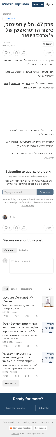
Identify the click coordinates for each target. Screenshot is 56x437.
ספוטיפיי (15, 83)
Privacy (27, 422)
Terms (34, 422)
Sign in (49, 4)
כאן (28, 83)
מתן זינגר (6, 42)
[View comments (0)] (16, 53)
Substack (15, 433)
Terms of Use (43, 199)
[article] (28, 307)
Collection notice (46, 422)
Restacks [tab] (23, 250)
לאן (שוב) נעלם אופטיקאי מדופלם (17, 299)
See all (9, 383)
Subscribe (38, 4)
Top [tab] (6, 289)
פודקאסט (6, 14)
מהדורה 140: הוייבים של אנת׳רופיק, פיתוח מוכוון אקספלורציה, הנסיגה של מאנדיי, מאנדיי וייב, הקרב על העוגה (19, 357)
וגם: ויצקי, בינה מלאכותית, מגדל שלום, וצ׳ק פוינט (18, 307)
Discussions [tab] (26, 289)
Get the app (40, 428)
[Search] (50, 289)
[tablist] (15, 250)
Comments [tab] (9, 250)
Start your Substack (22, 428)
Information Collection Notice (33, 202)
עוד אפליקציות (33, 87)
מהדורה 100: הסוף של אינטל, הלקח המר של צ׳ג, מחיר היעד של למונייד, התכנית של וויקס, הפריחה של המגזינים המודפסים (20, 327)
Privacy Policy (28, 205)
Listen (49, 44)
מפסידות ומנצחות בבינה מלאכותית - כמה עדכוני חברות (20, 337)
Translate (9, 18)
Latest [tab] (14, 289)
